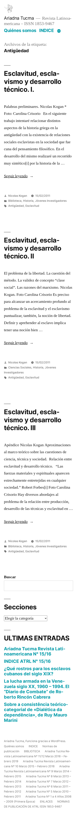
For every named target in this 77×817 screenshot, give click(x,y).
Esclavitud (32, 205)
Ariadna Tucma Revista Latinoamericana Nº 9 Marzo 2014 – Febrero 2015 (37, 771)
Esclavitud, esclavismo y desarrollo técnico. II (32, 248)
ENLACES (46, 801)
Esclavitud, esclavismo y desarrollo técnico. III (32, 420)
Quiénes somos (20, 30)
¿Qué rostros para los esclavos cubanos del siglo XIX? (37, 671)
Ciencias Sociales (19, 367)
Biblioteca (14, 200)
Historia (28, 200)
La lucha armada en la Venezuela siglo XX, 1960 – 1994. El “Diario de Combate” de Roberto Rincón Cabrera (36, 689)
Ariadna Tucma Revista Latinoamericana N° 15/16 (34, 651)
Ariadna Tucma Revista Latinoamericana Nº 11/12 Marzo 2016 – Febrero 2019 (37, 756)
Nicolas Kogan (17, 195)
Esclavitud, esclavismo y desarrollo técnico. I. (32, 81)
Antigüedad (16, 205)
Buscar (10, 576)
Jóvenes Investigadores (51, 200)
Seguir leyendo (18, 175)
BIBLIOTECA (32, 751)
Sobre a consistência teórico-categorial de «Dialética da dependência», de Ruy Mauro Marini (36, 712)
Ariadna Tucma (19, 18)
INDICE (46, 30)
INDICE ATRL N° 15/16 (27, 661)
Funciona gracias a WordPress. (45, 741)
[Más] (59, 31)
